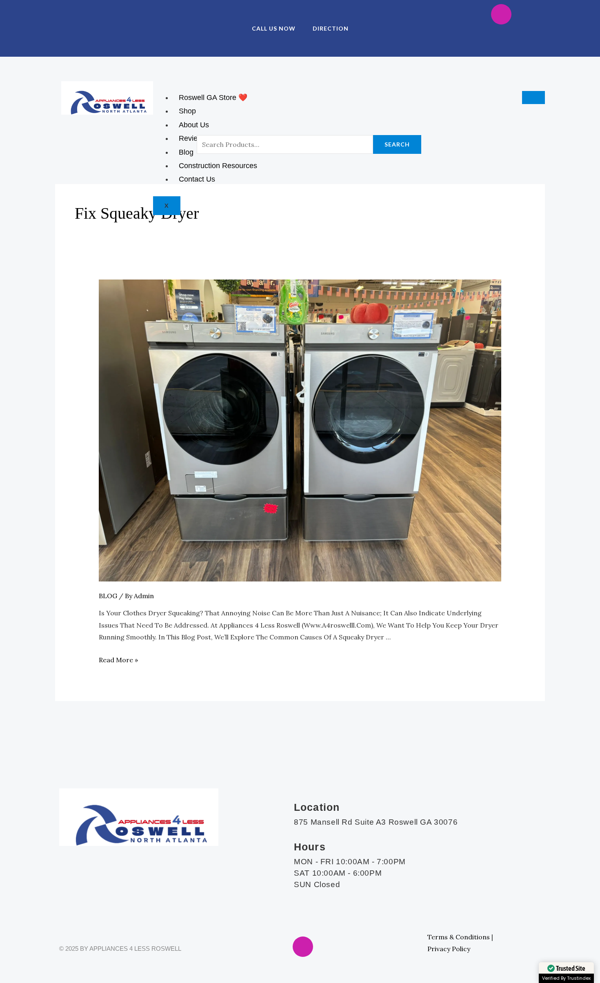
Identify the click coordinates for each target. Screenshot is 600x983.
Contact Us (197, 179)
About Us (194, 125)
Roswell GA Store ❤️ (213, 97)
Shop (187, 111)
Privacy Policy (448, 949)
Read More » (118, 660)
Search (397, 144)
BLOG (108, 596)
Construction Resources (218, 166)
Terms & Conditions (458, 937)
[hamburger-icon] (533, 97)
